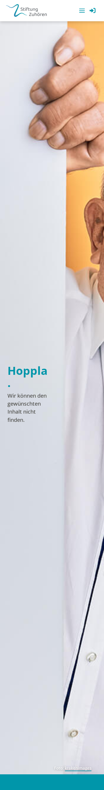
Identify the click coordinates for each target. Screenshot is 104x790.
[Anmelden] (92, 11)
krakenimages (78, 768)
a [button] (82, 11)
